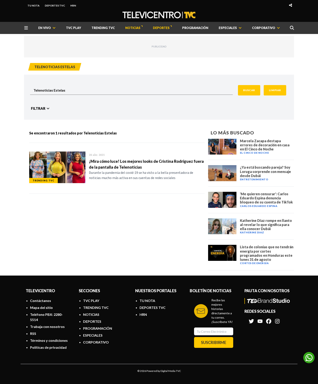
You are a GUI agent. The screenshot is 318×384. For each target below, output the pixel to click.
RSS (33, 333)
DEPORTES (161, 28)
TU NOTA (33, 5)
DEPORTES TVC (55, 5)
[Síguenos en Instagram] (277, 319)
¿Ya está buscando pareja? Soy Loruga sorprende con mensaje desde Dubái (265, 171)
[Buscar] (292, 28)
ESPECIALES (93, 335)
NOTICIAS (132, 28)
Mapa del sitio (41, 307)
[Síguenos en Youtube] (260, 319)
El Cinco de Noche (254, 152)
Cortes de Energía (254, 263)
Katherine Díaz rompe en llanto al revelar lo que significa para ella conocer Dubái (266, 224)
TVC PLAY (73, 28)
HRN (73, 5)
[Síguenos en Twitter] (251, 319)
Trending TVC (43, 180)
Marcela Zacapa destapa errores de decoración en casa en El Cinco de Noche (264, 145)
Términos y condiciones (49, 340)
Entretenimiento (254, 179)
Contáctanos (40, 300)
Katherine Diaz (252, 232)
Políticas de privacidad (48, 347)
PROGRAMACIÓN (195, 28)
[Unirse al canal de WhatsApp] (309, 357)
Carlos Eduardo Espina (259, 206)
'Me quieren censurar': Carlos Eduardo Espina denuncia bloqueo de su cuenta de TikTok (266, 198)
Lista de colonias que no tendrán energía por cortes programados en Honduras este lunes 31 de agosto (266, 253)
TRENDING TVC (103, 28)
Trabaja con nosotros (47, 326)
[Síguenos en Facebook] (268, 319)
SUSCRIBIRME (213, 342)
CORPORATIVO (96, 342)
